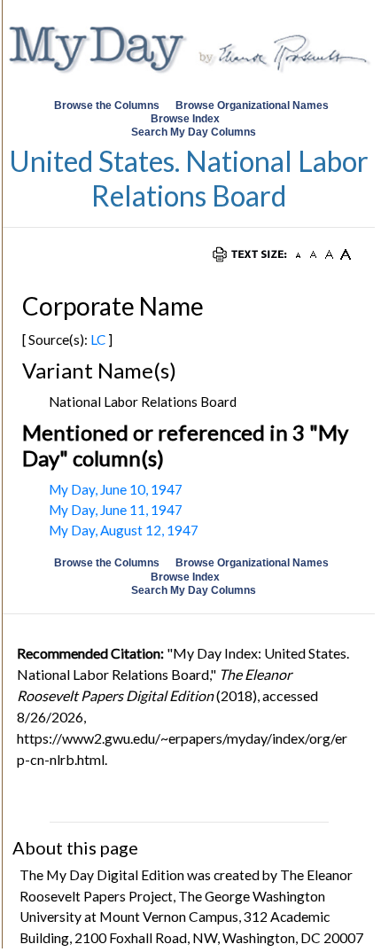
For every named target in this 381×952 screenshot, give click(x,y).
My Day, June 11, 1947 (116, 510)
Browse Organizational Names (253, 105)
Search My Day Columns (193, 132)
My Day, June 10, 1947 (116, 489)
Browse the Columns (106, 105)
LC (97, 339)
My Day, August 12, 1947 (123, 530)
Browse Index (185, 119)
